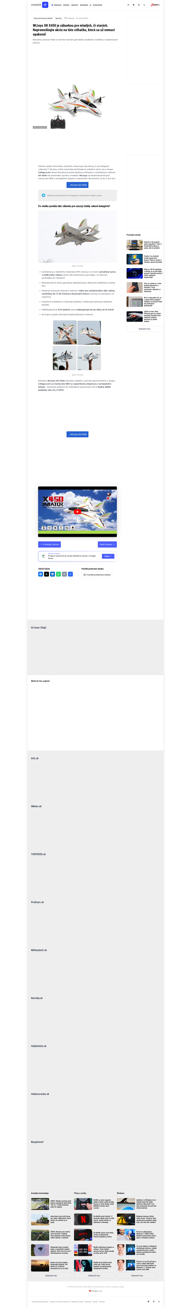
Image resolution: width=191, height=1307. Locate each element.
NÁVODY (74, 5)
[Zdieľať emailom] (64, 574)
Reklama (88, 1302)
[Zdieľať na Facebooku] (40, 574)
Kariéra (95, 1302)
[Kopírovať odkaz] (70, 574)
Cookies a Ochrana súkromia (59, 1302)
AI (90, 5)
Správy (58, 18)
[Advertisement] (77, 60)
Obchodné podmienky (40, 1302)
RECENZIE (84, 5)
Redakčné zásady (77, 1302)
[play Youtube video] (77, 511)
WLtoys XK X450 (78, 185)
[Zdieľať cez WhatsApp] (58, 574)
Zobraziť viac (144, 329)
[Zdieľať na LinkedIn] (52, 574)
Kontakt (102, 1302)
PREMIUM (57, 5)
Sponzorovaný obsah (43, 18)
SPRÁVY (66, 5)
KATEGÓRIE (97, 5)
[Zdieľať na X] (46, 574)
